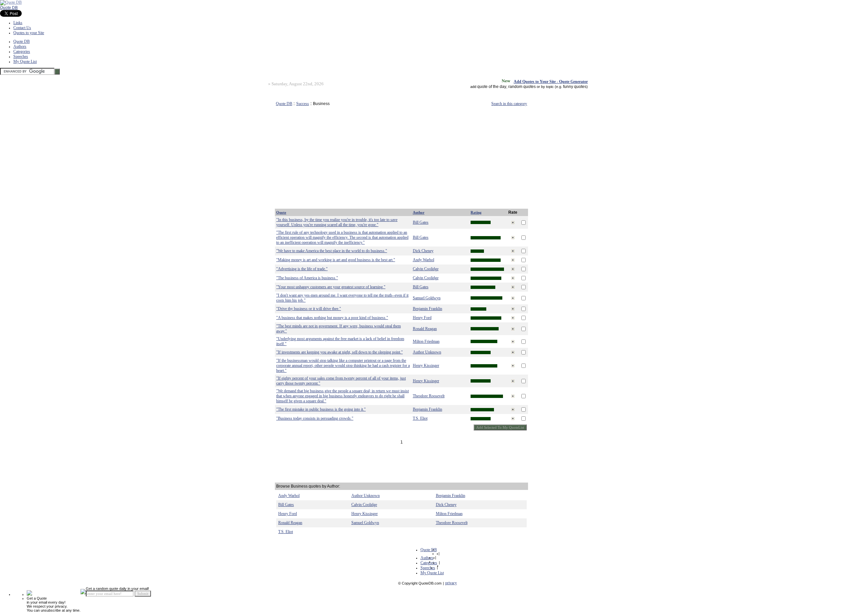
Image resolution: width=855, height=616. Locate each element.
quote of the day (491, 86)
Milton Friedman (426, 341)
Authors (19, 46)
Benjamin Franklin (427, 308)
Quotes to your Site (28, 32)
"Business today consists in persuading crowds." (314, 418)
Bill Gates (421, 222)
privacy (451, 583)
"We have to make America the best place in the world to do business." (331, 250)
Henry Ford (422, 317)
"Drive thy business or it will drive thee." (308, 308)
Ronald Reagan (425, 328)
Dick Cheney (423, 250)
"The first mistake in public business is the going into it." (321, 409)
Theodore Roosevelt (429, 396)
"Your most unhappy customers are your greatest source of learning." (330, 287)
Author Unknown (427, 352)
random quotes (522, 86)
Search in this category (509, 103)
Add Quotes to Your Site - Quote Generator (551, 81)
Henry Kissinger (426, 365)
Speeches (20, 56)
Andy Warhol (423, 260)
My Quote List (25, 61)
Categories (21, 51)
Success (302, 103)
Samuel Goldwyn (427, 298)
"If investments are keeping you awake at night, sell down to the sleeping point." (339, 352)
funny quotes (574, 86)
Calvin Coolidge (426, 269)
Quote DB (9, 7)
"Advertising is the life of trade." (302, 269)
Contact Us (22, 27)
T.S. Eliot (420, 418)
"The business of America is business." (307, 278)
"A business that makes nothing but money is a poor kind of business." (332, 317)
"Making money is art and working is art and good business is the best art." (335, 260)
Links (17, 22)
